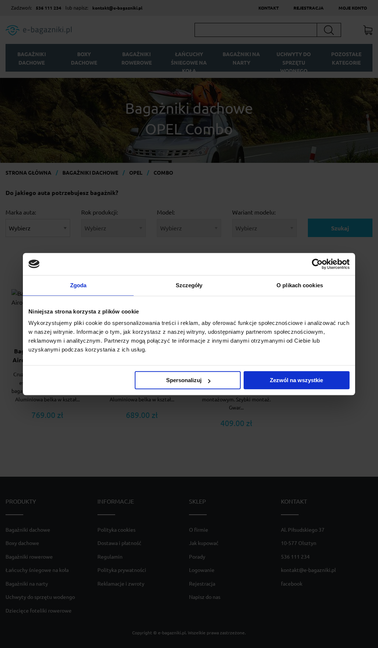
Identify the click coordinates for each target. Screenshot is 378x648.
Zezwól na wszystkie (296, 380)
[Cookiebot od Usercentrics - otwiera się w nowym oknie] (317, 264)
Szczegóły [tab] (189, 285)
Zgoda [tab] (78, 285)
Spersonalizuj (184, 380)
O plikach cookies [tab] (299, 285)
